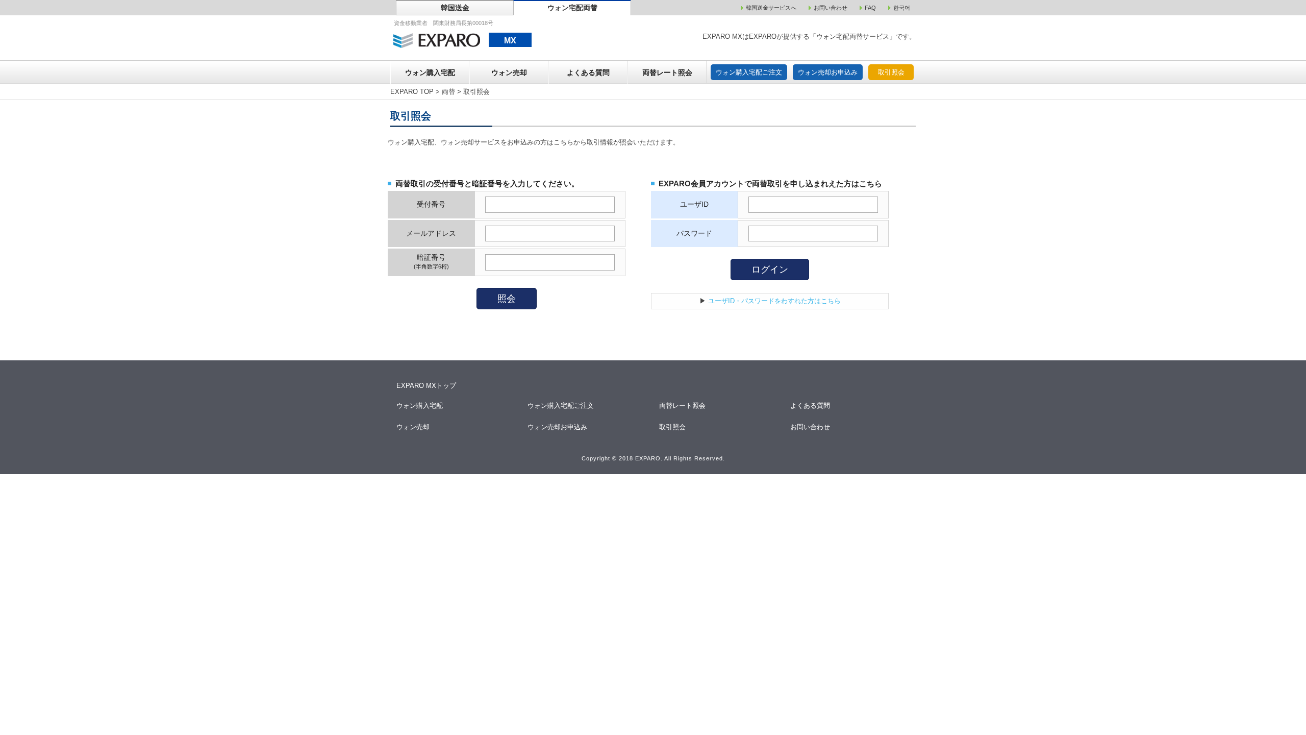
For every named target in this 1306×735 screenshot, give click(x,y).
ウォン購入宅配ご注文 (749, 72)
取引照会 (891, 72)
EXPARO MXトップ (426, 385)
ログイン (769, 269)
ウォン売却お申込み (828, 72)
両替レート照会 (667, 72)
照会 (506, 298)
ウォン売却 (509, 72)
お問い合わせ (811, 427)
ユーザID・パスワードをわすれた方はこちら (774, 301)
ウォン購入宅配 (430, 72)
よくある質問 (588, 72)
